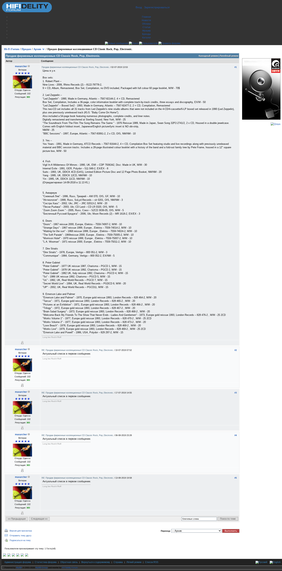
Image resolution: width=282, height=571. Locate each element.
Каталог (146, 37)
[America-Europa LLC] (9, 555)
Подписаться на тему (20, 540)
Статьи (146, 27)
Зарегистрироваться (157, 7)
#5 (235, 478)
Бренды (146, 34)
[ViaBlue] (13, 555)
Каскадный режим (208, 56)
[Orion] (275, 124)
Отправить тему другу (20, 535)
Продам (26, 49)
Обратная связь (69, 562)
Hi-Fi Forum (11, 49)
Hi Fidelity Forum (70, 567)
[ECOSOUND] (17, 555)
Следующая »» (39, 519)
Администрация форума (17, 562)
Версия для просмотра (21, 531)
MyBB (19, 567)
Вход (139, 7)
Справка (118, 562)
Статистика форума (46, 562)
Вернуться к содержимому (95, 562)
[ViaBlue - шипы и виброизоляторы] (22, 555)
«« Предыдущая (17, 519)
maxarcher (21, 66)
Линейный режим (229, 56)
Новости (146, 20)
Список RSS (151, 562)
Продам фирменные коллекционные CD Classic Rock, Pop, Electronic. (76, 67)
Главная (146, 17)
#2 (235, 350)
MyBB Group (41, 567)
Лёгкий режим (133, 562)
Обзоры (146, 23)
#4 (235, 435)
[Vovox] (26, 555)
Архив (37, 49)
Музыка (146, 30)
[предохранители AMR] (4, 555)
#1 (235, 67)
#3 (235, 393)
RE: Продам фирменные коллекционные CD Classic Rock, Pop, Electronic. (78, 350)
